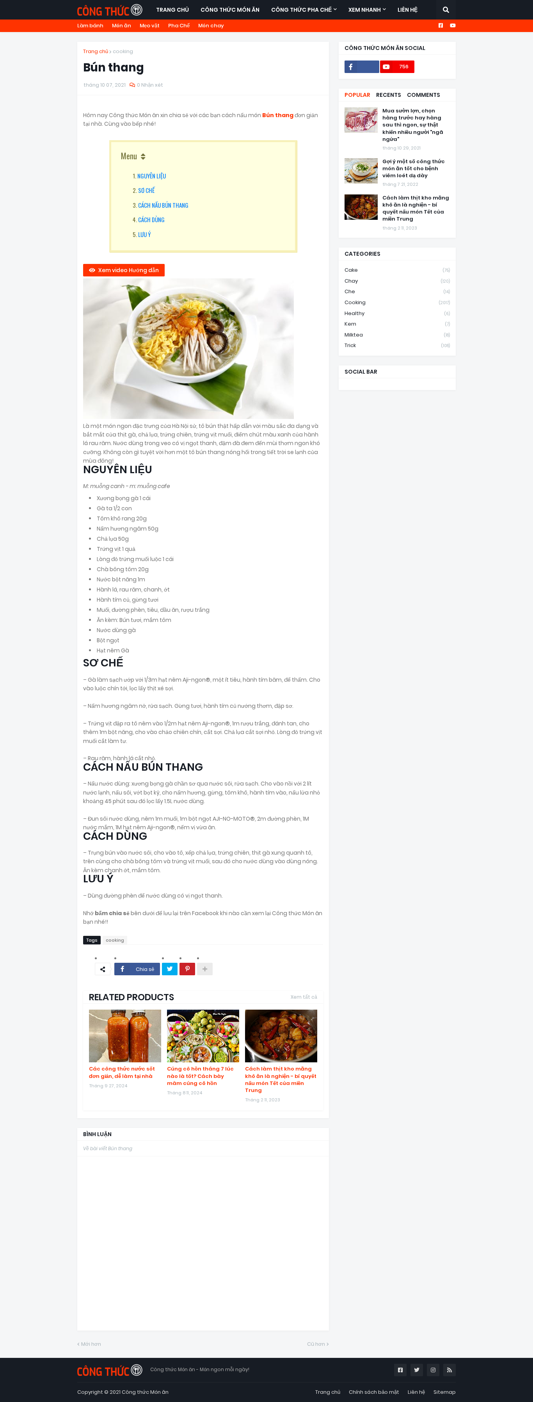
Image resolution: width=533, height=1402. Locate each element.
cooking (123, 51)
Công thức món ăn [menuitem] (230, 10)
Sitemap (445, 1392)
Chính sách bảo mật (374, 1392)
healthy (397, 313)
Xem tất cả (304, 997)
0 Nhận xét (150, 85)
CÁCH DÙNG (151, 219)
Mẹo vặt (150, 25)
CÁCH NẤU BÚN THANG (163, 205)
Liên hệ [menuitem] (408, 10)
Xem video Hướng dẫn (128, 270)
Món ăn (121, 25)
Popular (357, 95)
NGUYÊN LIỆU (151, 175)
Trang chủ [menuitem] (172, 10)
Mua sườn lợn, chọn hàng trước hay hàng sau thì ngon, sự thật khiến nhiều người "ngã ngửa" (412, 125)
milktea (397, 334)
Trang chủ (95, 51)
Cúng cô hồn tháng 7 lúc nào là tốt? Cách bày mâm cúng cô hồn (200, 1076)
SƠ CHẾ (146, 190)
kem (397, 324)
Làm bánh (90, 25)
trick (397, 345)
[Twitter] (170, 969)
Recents (388, 95)
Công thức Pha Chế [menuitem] (301, 10)
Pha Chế (179, 25)
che (397, 291)
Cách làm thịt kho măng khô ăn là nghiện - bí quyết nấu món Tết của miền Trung (280, 1079)
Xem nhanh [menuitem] (364, 10)
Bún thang (278, 115)
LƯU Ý (144, 234)
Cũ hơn (316, 1344)
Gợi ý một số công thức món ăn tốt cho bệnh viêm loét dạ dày (413, 168)
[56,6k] (362, 67)
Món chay (211, 25)
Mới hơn (91, 1344)
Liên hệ (416, 1392)
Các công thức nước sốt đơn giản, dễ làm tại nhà (122, 1072)
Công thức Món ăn (145, 1392)
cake (397, 270)
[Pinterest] (187, 969)
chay (397, 281)
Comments (423, 95)
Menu (129, 156)
